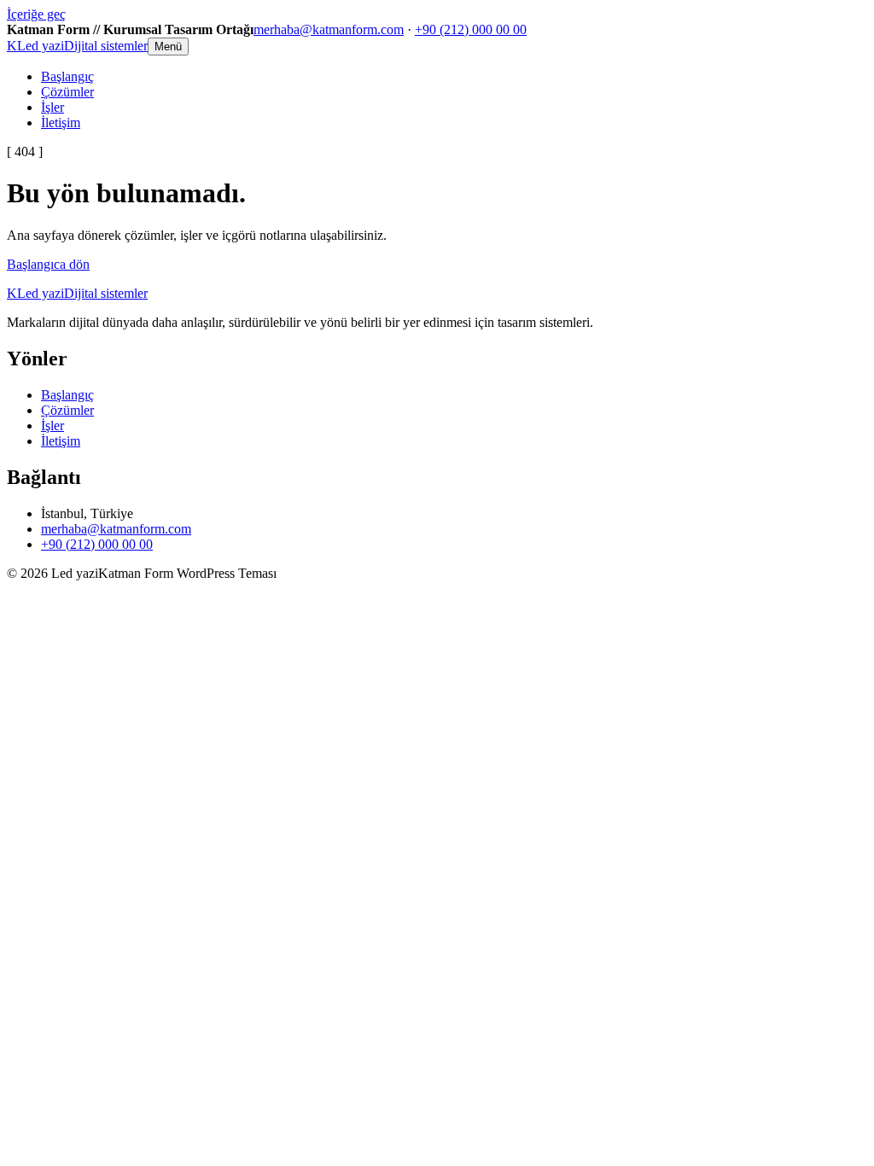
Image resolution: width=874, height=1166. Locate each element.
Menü (168, 46)
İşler (52, 107)
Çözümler (67, 92)
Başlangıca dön (48, 264)
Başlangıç (67, 76)
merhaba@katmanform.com (328, 29)
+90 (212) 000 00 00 (471, 29)
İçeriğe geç (36, 14)
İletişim (60, 122)
